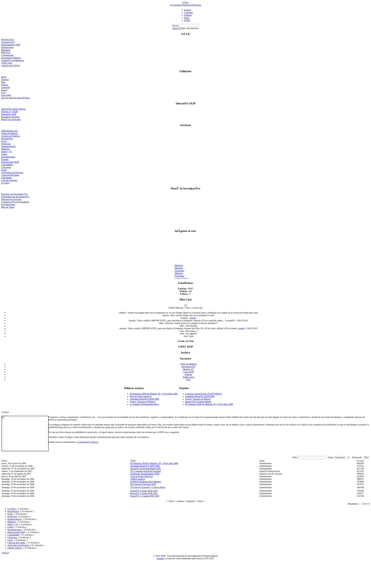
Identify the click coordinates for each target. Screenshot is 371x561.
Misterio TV (188, 369)
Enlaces (187, 10)
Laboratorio (6, 177)
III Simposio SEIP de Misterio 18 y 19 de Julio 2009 (154, 394)
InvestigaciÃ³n (188, 366)
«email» (192, 318)
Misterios (5, 149)
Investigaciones (8, 157)
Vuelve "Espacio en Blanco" (143, 401)
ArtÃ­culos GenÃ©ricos (12, 172)
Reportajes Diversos (10, 117)
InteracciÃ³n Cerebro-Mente (198, 401)
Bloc (3, 82)
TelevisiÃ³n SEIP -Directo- (13, 109)
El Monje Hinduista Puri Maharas (145, 481)
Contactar (188, 12)
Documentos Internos (11, 58)
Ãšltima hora (188, 377)
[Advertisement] (186, 218)
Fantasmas (179, 269)
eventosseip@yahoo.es (87, 442)
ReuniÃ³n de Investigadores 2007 (145, 468)
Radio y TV (6, 151)
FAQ (3, 92)
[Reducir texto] (186, 5)
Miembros (5, 50)
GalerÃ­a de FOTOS (10, 65)
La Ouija (5, 183)
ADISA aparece (137, 479)
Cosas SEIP (188, 372)
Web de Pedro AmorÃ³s (141, 396)
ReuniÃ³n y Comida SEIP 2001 (144, 496)
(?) (185, 305)
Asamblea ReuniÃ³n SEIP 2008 (144, 399)
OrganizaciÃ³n (8, 42)
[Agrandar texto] (175, 5)
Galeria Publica (182, 276)
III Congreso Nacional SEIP (143, 484)
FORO (187, 20)
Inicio (186, 18)
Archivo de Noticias (10, 136)
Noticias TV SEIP (9, 111)
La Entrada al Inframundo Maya (144, 404)
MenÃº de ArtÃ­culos (11, 119)
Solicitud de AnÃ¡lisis (11, 199)
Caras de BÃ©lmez (10, 175)
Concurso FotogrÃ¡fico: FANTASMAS (203, 394)
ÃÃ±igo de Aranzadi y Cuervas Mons (147, 487)
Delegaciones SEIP (10, 162)
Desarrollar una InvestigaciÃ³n (15, 196)
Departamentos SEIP (10, 44)
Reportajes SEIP (8, 114)
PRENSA (5, 52)
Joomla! (160, 558)
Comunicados (7, 55)
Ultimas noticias (14, 548)
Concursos (6, 167)
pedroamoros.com (9, 130)
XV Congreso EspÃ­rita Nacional (145, 471)
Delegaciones (7, 47)
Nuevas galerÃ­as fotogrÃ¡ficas (15, 98)
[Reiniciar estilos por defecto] (196, 5)
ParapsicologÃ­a (8, 146)
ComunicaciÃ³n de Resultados (15, 202)
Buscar (4, 90)
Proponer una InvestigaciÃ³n (14, 194)
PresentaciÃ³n (7, 39)
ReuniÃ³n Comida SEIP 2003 (144, 491)
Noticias (188, 15)
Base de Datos (7, 207)
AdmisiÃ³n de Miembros (12, 60)
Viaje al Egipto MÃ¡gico (141, 476)
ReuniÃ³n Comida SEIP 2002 (144, 493)
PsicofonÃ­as (7, 138)
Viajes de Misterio (9, 133)
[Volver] (5, 553)
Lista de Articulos (9, 180)
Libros (4, 154)
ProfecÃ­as (6, 144)
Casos (4, 170)
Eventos (5, 159)
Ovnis (4, 141)
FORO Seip (6, 63)
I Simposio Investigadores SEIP (144, 474)
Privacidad (6, 95)
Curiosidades (7, 164)
